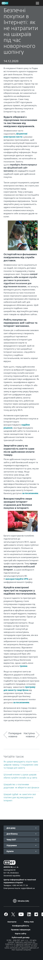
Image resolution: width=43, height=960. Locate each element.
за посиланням (30, 493)
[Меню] (37, 3)
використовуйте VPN (17, 579)
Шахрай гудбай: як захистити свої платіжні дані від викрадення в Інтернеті (20, 798)
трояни (23, 666)
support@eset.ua (28, 888)
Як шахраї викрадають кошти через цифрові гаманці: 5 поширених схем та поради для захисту (21, 765)
